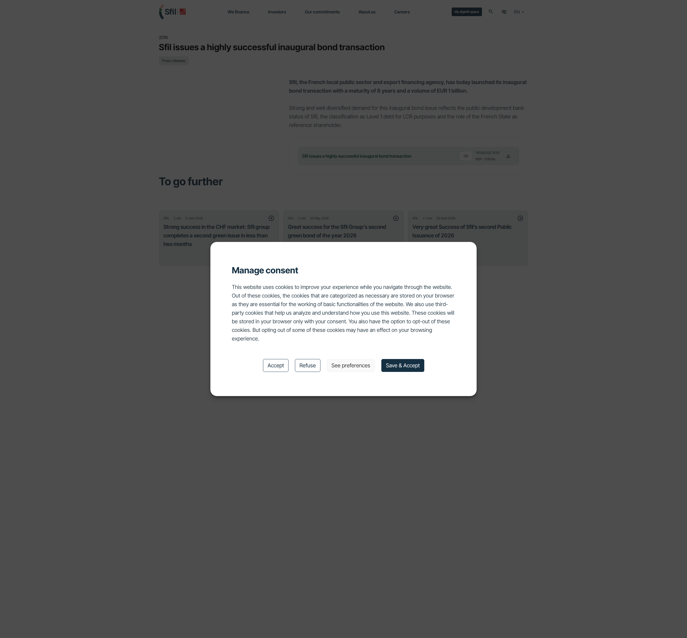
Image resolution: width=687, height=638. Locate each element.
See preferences (350, 365)
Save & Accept (403, 365)
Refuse (307, 365)
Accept (276, 365)
